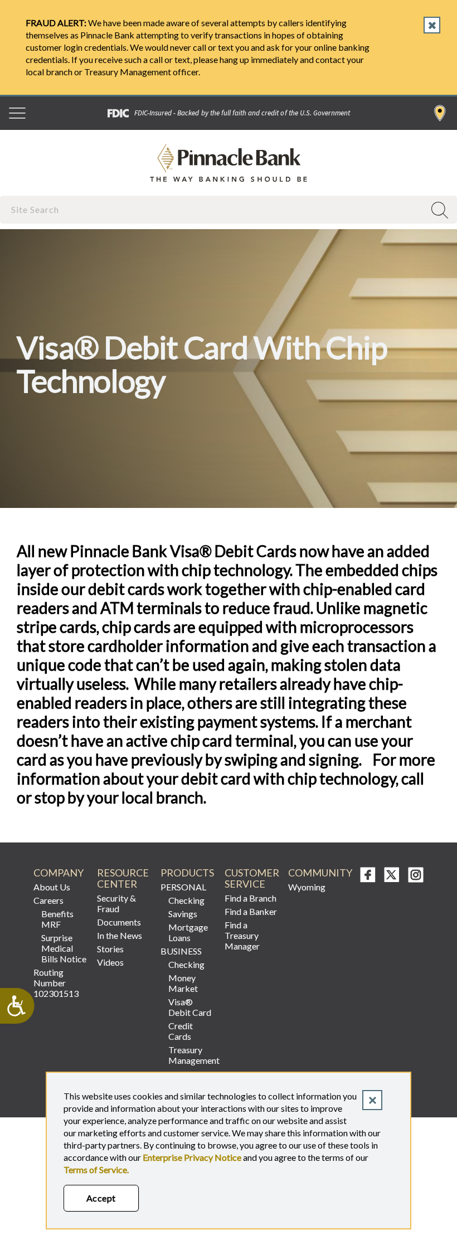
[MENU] (17, 113)
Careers (48, 900)
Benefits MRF (57, 918)
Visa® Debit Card (189, 1007)
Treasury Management (191, 1055)
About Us (51, 887)
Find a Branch (440, 113)
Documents (119, 922)
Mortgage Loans (188, 932)
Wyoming (306, 887)
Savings (182, 913)
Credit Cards (180, 1031)
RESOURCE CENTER (123, 878)
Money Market (183, 983)
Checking (186, 900)
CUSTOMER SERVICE (252, 878)
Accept (101, 1198)
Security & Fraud (116, 903)
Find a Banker (251, 911)
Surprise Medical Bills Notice (63, 948)
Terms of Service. (96, 1169)
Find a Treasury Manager (242, 935)
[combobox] (213, 209)
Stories (110, 948)
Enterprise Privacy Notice (192, 1157)
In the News (119, 935)
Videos (110, 962)
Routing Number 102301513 (56, 983)
